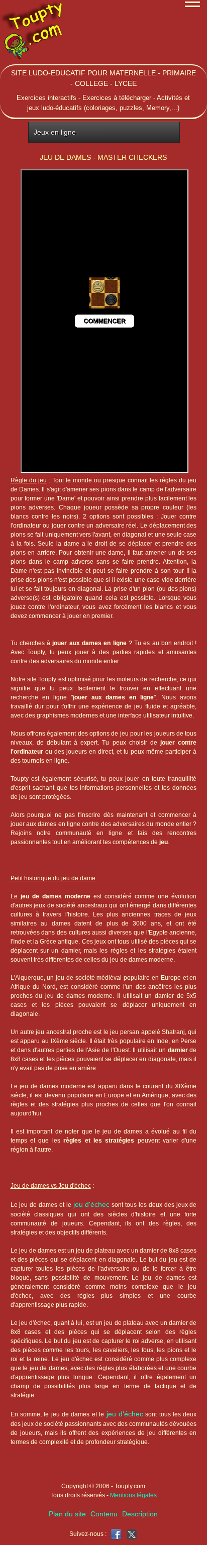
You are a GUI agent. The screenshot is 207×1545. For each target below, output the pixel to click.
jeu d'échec (91, 1204)
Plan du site (67, 1514)
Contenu (104, 1514)
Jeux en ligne (55, 132)
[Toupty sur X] (130, 1533)
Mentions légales (133, 1495)
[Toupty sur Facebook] (116, 1533)
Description (140, 1514)
